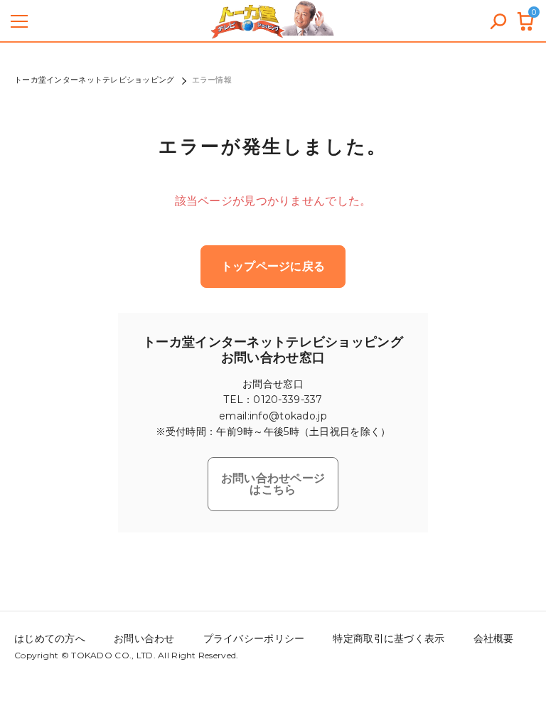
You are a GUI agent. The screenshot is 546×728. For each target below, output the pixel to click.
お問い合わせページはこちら (273, 483)
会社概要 (493, 638)
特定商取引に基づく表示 (388, 638)
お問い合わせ (144, 638)
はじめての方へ (49, 638)
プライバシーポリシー (254, 638)
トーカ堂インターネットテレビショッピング (94, 80)
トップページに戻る (273, 266)
